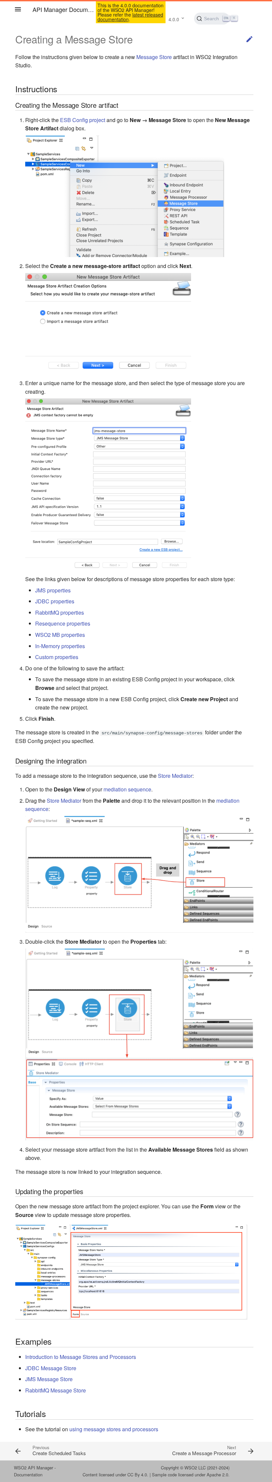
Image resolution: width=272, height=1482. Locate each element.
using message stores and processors (113, 1429)
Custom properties (56, 657)
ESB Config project (82, 120)
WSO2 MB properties (60, 635)
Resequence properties (62, 623)
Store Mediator (175, 775)
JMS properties (53, 590)
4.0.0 (174, 19)
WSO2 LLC (195, 1467)
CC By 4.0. (137, 1474)
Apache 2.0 (217, 1474)
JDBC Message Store (50, 1368)
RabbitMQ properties (59, 612)
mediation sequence (127, 789)
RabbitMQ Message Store (55, 1390)
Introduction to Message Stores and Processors (80, 1357)
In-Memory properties (60, 646)
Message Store (154, 57)
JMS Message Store (49, 1379)
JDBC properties (54, 601)
